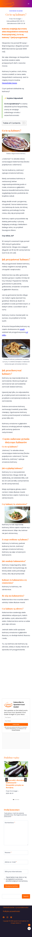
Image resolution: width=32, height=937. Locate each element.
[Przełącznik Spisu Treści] (23, 123)
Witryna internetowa (13, 872)
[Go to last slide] (6, 780)
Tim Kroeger (14, 791)
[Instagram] (7, 917)
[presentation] (16, 769)
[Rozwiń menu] (28, 3)
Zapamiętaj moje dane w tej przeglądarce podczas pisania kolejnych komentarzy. (17, 879)
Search (26, 896)
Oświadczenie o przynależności (15, 907)
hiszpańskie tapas (9, 83)
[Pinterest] (11, 917)
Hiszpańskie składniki (16, 11)
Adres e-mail (11, 862)
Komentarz (10, 823)
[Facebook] (3, 917)
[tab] (13, 799)
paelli (22, 329)
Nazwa (8, 852)
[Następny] (25, 780)
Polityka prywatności (11, 911)
